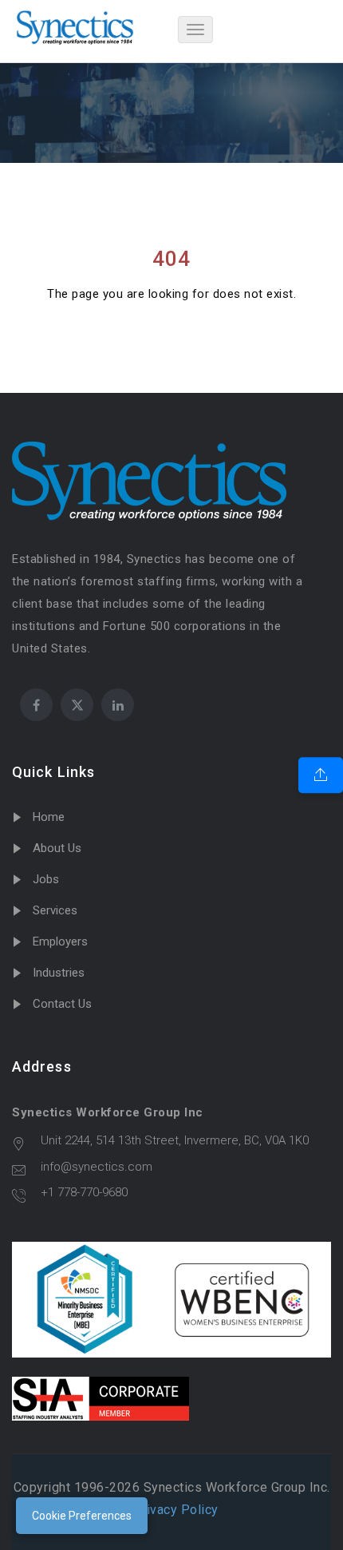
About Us (57, 848)
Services (55, 910)
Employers (60, 941)
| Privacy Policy (172, 1509)
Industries (59, 972)
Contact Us (62, 1004)
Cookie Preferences (82, 1515)
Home (49, 817)
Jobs (46, 879)
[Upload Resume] (320, 775)
